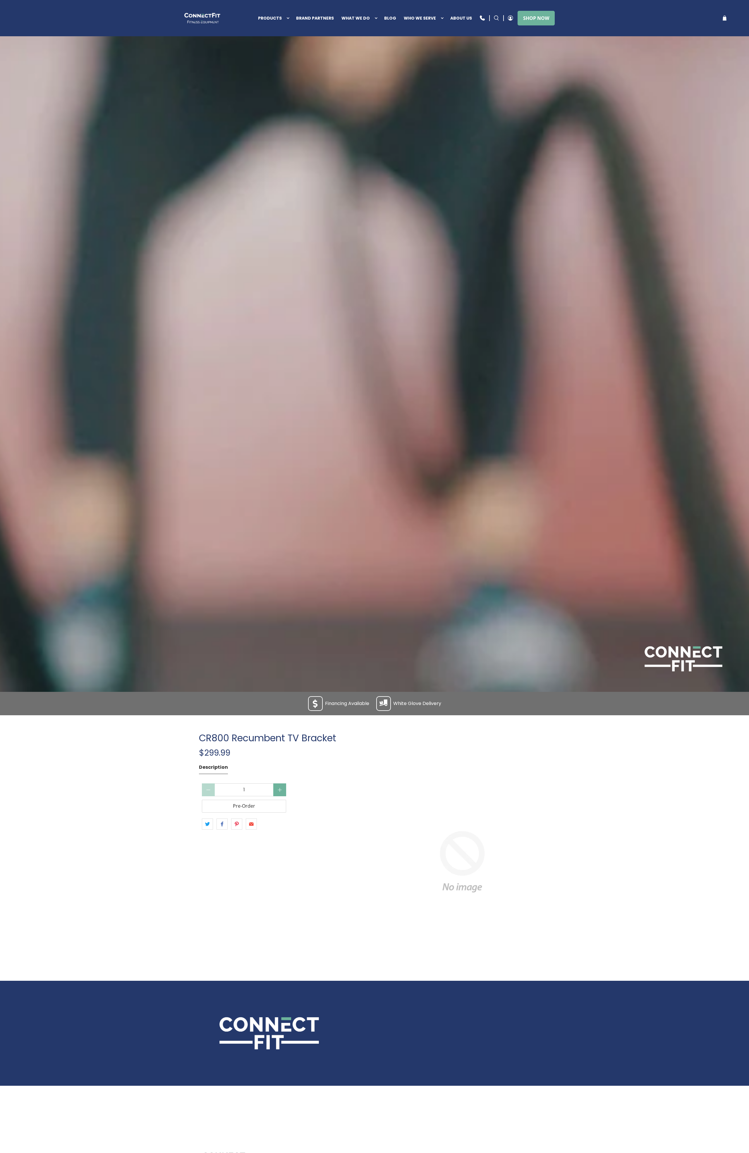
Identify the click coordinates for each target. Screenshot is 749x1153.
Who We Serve (420, 18)
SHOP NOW (536, 18)
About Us (461, 18)
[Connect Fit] (203, 18)
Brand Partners (315, 18)
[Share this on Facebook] (222, 824)
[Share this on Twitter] (207, 824)
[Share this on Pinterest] (236, 824)
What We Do (355, 18)
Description (213, 767)
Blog (390, 18)
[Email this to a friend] (251, 824)
